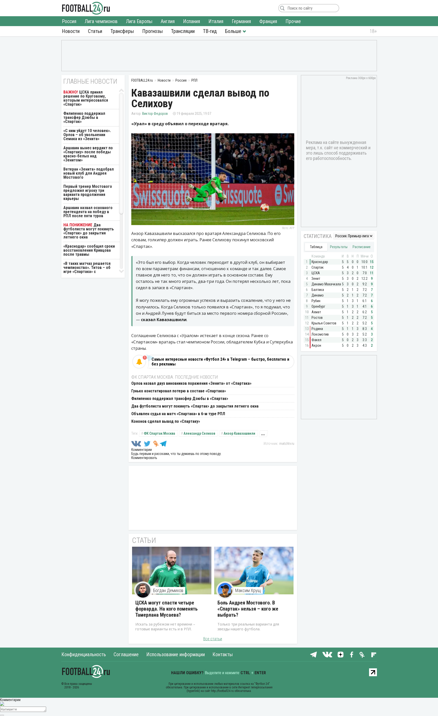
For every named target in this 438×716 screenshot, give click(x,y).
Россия (69, 21)
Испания (191, 21)
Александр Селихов (199, 433)
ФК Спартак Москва (159, 433)
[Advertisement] (219, 55)
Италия (215, 21)
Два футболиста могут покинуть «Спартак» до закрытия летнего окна (195, 406)
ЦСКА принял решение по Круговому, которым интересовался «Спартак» (85, 98)
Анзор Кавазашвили (239, 433)
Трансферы (122, 31)
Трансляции (183, 31)
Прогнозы (152, 31)
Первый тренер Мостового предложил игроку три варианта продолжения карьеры (87, 192)
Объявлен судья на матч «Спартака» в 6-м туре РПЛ (178, 413)
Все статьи (212, 638)
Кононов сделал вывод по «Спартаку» (165, 421)
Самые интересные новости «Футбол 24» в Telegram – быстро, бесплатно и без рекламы (220, 361)
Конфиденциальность (83, 654)
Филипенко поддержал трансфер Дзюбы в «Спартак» (179, 398)
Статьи (95, 31)
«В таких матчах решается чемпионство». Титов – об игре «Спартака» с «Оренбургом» (87, 269)
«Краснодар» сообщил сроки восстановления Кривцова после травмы (89, 250)
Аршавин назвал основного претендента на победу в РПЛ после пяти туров (88, 211)
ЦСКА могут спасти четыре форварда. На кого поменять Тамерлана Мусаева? (166, 609)
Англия (168, 21)
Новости (71, 31)
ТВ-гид (210, 31)
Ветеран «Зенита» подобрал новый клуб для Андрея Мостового (88, 173)
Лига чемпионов (101, 21)
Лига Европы (139, 21)
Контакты (222, 654)
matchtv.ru (286, 444)
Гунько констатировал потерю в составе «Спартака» (178, 391)
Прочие (293, 21)
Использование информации (175, 654)
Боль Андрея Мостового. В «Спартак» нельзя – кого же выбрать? (247, 609)
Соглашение (126, 654)
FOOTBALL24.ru (86, 8)
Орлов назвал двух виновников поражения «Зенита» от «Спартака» (191, 383)
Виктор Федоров (155, 114)
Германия (241, 21)
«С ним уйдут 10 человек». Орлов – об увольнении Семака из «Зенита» (87, 134)
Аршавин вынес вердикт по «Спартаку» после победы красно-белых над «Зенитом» (88, 153)
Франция (268, 21)
